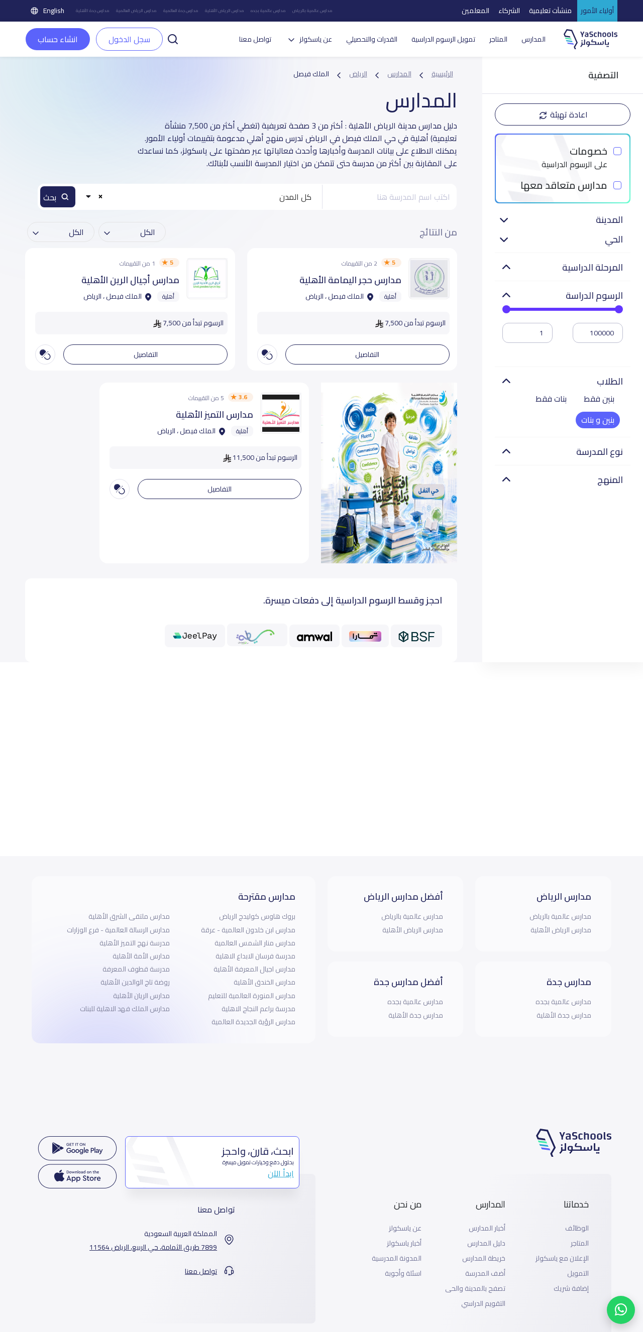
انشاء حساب (58, 39)
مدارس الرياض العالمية (136, 11)
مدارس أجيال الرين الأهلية (130, 280)
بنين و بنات (597, 419)
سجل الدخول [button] (129, 39)
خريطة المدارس (483, 1258)
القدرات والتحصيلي (371, 39)
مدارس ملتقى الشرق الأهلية (129, 916)
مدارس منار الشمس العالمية (255, 942)
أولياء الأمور (597, 10)
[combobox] (200, 197)
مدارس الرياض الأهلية (224, 11)
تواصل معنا (255, 39)
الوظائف (577, 1228)
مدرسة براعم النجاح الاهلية (258, 1008)
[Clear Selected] (100, 196)
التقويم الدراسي (483, 1303)
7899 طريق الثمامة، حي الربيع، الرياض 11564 (153, 1247)
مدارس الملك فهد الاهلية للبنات (125, 1008)
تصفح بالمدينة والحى (475, 1288)
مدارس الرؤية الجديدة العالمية (253, 1021)
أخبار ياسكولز (404, 1243)
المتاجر (498, 39)
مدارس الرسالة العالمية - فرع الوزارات (118, 929)
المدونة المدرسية (396, 1258)
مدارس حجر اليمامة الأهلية (350, 280)
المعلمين (475, 10)
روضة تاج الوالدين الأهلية (135, 982)
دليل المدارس (486, 1243)
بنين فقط (599, 398)
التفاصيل (367, 354)
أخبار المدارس (487, 1228)
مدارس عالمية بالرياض (312, 11)
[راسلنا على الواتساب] (621, 1310)
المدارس (533, 39)
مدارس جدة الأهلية (92, 11)
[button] (173, 38)
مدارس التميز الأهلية (214, 414)
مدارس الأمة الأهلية (141, 955)
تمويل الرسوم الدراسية (443, 39)
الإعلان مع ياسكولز (562, 1258)
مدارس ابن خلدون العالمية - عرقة (248, 929)
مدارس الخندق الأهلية (264, 982)
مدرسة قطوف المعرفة (136, 969)
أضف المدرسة (485, 1273)
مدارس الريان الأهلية (141, 995)
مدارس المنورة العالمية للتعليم (251, 995)
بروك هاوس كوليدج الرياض (257, 916)
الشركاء (509, 10)
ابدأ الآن (281, 1173)
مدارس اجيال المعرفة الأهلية (254, 969)
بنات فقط (551, 398)
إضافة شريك (571, 1288)
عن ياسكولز (405, 1228)
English (53, 10)
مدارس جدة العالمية (180, 11)
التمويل (578, 1273)
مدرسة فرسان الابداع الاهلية (255, 955)
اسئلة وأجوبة (403, 1273)
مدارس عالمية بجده (268, 11)
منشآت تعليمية (550, 10)
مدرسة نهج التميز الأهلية (134, 942)
